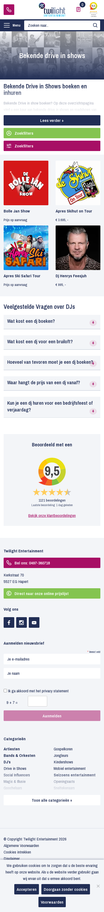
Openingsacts (64, 781)
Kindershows (63, 762)
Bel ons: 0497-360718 (32, 563)
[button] (52, 322)
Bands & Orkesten (19, 755)
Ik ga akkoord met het (38, 691)
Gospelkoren (63, 749)
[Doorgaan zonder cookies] (98, 886)
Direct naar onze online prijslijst (42, 593)
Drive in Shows (15, 768)
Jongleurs (61, 755)
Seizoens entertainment (75, 775)
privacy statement (55, 691)
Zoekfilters (24, 133)
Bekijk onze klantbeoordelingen (52, 515)
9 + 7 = (12, 702)
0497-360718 (9, 9)
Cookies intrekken (17, 852)
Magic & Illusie (15, 781)
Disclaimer (12, 858)
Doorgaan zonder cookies (66, 889)
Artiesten (12, 749)
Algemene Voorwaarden (21, 845)
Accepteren (27, 889)
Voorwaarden (52, 902)
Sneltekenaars (64, 788)
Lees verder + (52, 120)
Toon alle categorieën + (52, 800)
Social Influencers (17, 775)
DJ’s (7, 762)
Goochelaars (13, 788)
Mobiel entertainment (70, 768)
